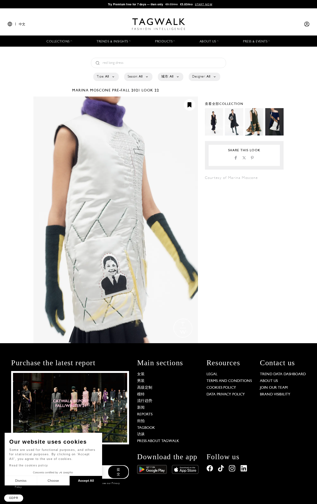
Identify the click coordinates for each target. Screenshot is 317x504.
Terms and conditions (229, 381)
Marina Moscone (92, 90)
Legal (212, 374)
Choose (53, 480)
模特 (141, 394)
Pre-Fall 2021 (126, 90)
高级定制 (144, 388)
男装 (141, 381)
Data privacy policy (226, 394)
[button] (13, 498)
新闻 (141, 408)
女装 (141, 374)
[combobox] (106, 76)
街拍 (141, 421)
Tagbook (146, 428)
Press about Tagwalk (158, 441)
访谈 (141, 434)
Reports (144, 414)
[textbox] (106, 76)
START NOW (203, 4)
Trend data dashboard (283, 374)
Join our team (274, 388)
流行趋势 (144, 401)
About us (269, 381)
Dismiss (20, 480)
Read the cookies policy (28, 465)
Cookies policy (221, 388)
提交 (118, 472)
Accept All (86, 480)
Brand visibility (275, 394)
